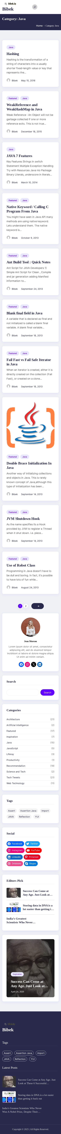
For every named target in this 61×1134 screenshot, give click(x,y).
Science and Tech (16, 771)
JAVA (11, 816)
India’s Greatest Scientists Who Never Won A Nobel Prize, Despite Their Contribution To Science (22, 1112)
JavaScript (12, 748)
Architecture (13, 719)
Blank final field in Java (24, 313)
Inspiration (12, 736)
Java (11, 47)
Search (47, 692)
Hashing (13, 54)
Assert (11, 810)
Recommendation (16, 765)
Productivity (13, 760)
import (45, 810)
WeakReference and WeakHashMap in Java (24, 107)
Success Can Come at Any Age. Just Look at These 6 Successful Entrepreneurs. (28, 988)
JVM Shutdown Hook (23, 519)
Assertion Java (28, 810)
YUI (37, 816)
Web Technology (15, 783)
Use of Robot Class (21, 565)
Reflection (24, 816)
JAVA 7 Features (19, 156)
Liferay (10, 754)
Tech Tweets (13, 777)
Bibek (8, 8)
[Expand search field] (34, 6)
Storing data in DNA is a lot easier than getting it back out (37, 909)
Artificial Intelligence (18, 725)
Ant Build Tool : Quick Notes (28, 262)
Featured (13, 98)
